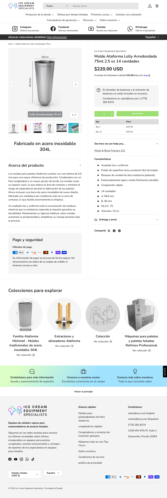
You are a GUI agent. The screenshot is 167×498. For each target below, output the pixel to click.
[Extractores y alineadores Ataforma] (64, 315)
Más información (57, 37)
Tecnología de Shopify (53, 488)
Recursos (88, 20)
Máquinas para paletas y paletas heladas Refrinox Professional (141, 341)
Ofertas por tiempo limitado (72, 14)
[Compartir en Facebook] (114, 230)
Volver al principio (83, 391)
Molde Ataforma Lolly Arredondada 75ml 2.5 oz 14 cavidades (34, 44)
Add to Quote (137, 113)
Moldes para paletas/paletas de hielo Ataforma (91, 416)
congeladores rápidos (90, 426)
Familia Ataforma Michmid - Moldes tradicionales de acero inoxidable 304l (26, 343)
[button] (157, 6)
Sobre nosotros (108, 20)
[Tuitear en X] (109, 230)
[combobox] (90, 6)
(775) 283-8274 (137, 424)
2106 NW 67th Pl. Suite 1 (142, 430)
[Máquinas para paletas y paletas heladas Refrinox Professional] (141, 315)
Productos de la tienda (38, 14)
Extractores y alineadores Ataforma (64, 338)
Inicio (10, 44)
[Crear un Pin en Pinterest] (119, 230)
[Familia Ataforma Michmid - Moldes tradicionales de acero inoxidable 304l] (25, 315)
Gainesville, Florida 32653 (142, 436)
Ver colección (101, 341)
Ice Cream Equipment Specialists (110, 51)
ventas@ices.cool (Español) (143, 419)
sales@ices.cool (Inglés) (141, 413)
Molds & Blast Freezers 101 (109, 150)
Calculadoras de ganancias (62, 20)
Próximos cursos (100, 14)
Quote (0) (165, 371)
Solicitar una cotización (129, 14)
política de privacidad (90, 462)
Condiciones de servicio (91, 457)
